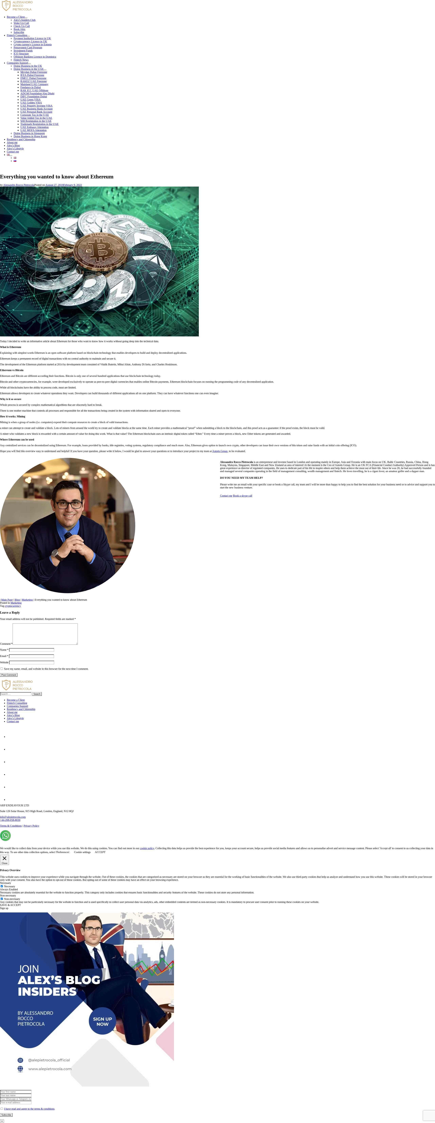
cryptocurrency (13, 605)
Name (4, 649)
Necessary (9, 886)
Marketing (27, 599)
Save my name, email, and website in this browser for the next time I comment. (46, 668)
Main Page (7, 599)
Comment (6, 643)
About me (12, 712)
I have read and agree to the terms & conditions (29, 1108)
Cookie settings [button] (82, 852)
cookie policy (147, 848)
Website (4, 662)
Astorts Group (220, 451)
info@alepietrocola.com (13, 817)
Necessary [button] (5, 882)
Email (4, 656)
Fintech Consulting (17, 703)
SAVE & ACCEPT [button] (10, 905)
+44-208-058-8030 (10, 820)
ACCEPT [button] (100, 852)
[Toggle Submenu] (26, 17)
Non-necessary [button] (8, 895)
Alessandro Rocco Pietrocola (18, 185)
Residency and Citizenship (21, 709)
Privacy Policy (31, 825)
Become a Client (16, 699)
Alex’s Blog (13, 715)
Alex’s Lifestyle (15, 718)
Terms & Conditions (11, 825)
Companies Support (17, 706)
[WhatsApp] (5, 840)
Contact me (226, 495)
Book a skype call (242, 495)
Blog (17, 599)
